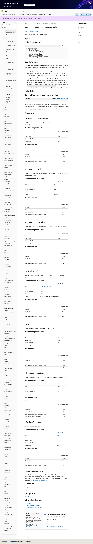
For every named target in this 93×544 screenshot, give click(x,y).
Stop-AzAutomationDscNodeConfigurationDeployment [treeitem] (11, 79)
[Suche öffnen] (85, 11)
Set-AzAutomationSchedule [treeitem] (10, 44)
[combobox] (9, 25)
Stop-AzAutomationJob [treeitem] (10, 84)
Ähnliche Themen (81, 35)
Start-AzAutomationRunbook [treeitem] (10, 68)
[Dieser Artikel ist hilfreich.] (78, 42)
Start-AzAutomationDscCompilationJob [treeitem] (11, 57)
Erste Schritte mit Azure (85, 14)
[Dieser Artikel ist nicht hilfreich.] (79, 42)
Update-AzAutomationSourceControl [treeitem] (10, 101)
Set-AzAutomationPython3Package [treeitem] (10, 36)
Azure (30, 23)
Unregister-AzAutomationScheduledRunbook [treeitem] (10, 96)
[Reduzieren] (16, 22)
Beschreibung (81, 27)
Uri (54, 184)
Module (27, 497)
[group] (46, 101)
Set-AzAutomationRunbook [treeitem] (10, 40)
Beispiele (80, 29)
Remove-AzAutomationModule (34, 507)
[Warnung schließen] (90, 3)
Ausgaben (80, 34)
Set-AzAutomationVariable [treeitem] (10, 48)
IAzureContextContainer (45, 286)
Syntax (79, 25)
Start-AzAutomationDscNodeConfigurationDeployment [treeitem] (11, 63)
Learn (26, 23)
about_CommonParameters (39, 480)
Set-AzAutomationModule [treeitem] (10, 31)
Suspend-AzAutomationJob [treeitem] (9, 87)
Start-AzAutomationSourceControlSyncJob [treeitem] (10, 73)
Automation (52, 23)
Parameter (80, 30)
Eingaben (80, 32)
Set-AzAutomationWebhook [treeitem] (10, 52)
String (59, 134)
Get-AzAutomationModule (33, 503)
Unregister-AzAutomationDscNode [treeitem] (10, 91)
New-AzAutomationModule (33, 505)
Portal (77, 14)
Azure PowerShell (36, 23)
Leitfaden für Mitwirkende (31, 526)
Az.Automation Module (33, 31)
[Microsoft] (2, 11)
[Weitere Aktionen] (67, 23)
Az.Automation (45, 23)
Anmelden (89, 11)
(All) (26, 148)
